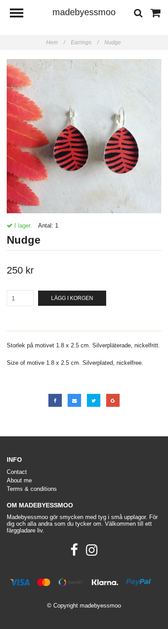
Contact (17, 472)
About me (19, 480)
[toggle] (21, 14)
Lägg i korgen (72, 298)
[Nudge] (84, 136)
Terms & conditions (32, 488)
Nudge (113, 42)
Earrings (85, 42)
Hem (55, 42)
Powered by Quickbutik (84, 612)
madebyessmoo (84, 12)
